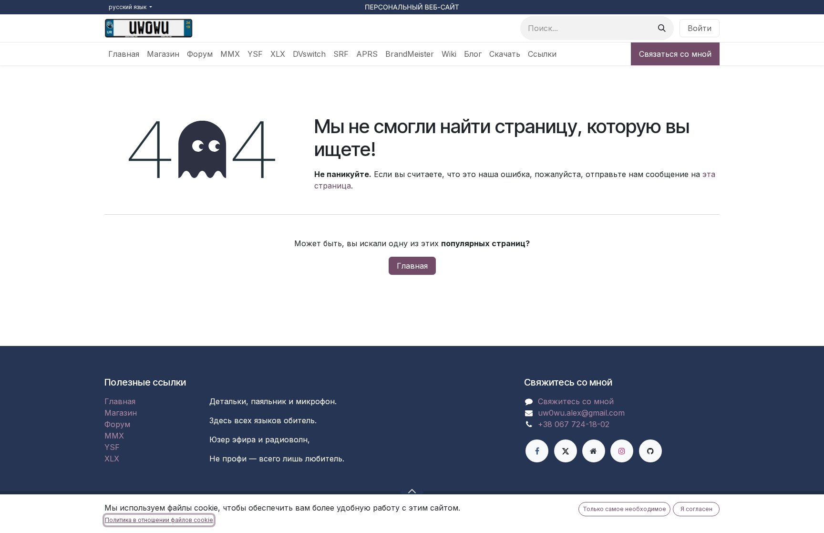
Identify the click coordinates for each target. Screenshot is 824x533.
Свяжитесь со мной (576, 401)
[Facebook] (536, 450)
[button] (412, 491)
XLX (111, 458)
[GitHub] (650, 450)
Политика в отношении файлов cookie (159, 519)
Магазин (120, 413)
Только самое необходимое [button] (624, 508)
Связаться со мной (675, 54)
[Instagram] (621, 450)
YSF (112, 447)
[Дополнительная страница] (593, 450)
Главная (412, 266)
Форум (117, 424)
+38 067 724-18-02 (573, 424)
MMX (114, 435)
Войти (699, 28)
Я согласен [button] (696, 508)
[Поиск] (662, 28)
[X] (565, 450)
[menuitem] (123, 53)
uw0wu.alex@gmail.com (581, 413)
